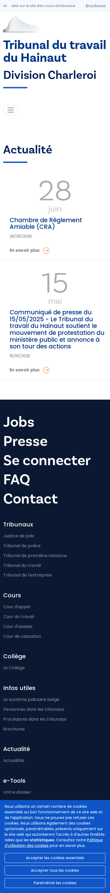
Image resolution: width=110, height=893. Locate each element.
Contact (30, 499)
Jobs (18, 422)
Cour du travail (18, 617)
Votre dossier (17, 792)
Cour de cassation (22, 636)
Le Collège (14, 668)
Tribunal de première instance (35, 556)
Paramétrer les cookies (55, 883)
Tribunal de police (22, 546)
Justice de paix (18, 536)
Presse (25, 441)
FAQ (16, 479)
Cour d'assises (18, 626)
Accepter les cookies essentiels (55, 857)
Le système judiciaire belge (31, 699)
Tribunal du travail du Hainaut (54, 51)
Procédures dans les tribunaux (34, 719)
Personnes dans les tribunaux (33, 709)
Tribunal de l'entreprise (27, 575)
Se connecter (47, 460)
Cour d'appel (16, 607)
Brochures (96, 6)
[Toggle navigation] (10, 110)
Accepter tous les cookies (55, 870)
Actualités (13, 760)
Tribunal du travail (22, 565)
